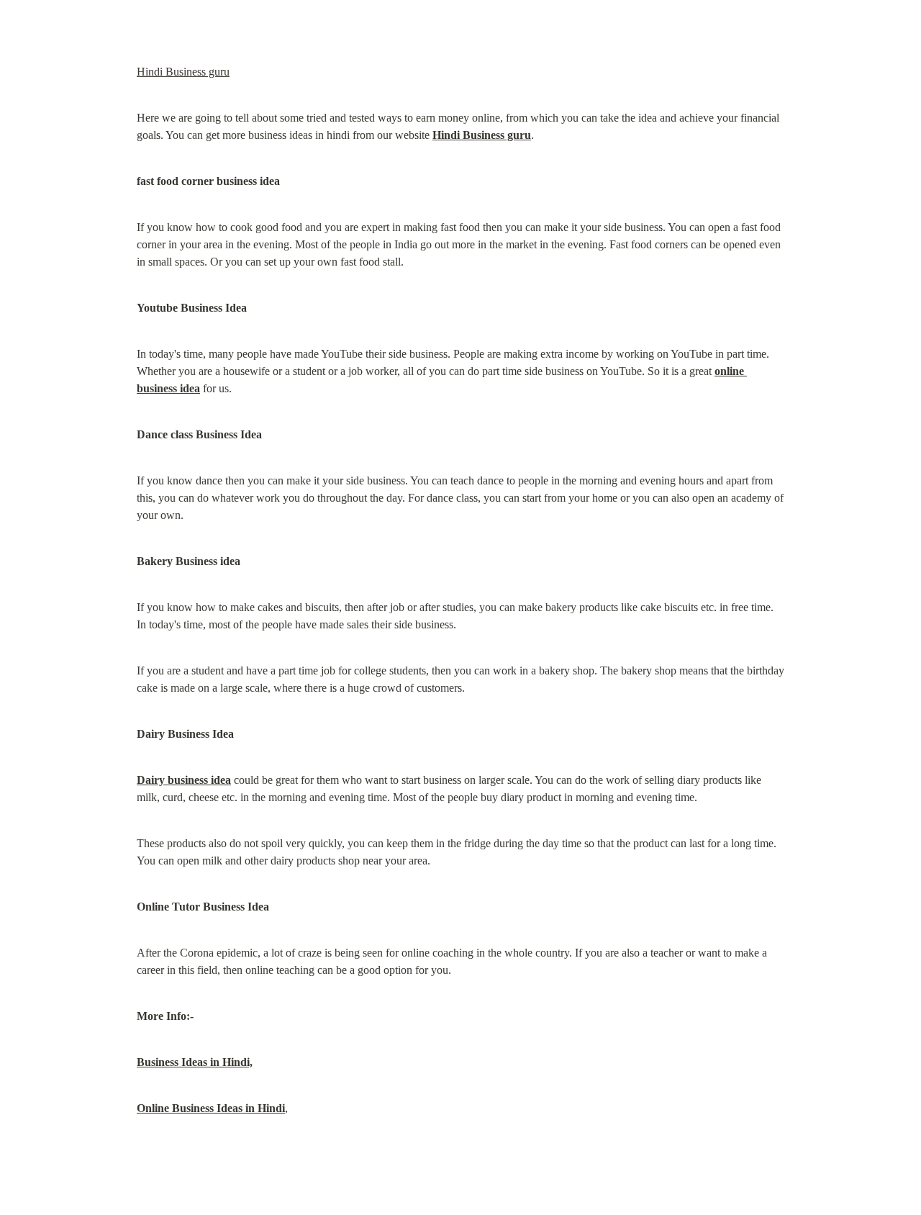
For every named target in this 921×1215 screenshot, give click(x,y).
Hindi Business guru (183, 72)
